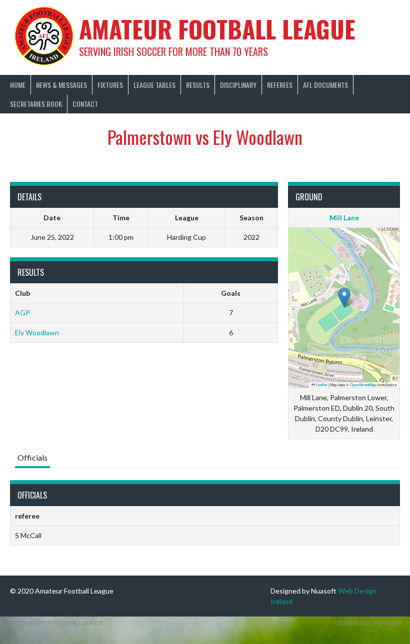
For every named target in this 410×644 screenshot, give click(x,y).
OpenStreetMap (363, 384)
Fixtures (110, 84)
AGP (22, 312)
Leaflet (321, 384)
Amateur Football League (217, 28)
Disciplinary (238, 84)
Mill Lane (344, 217)
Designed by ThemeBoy (368, 623)
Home (18, 84)
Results (198, 84)
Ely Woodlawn (37, 332)
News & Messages (61, 84)
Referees (279, 84)
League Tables (155, 84)
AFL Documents (325, 84)
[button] (344, 297)
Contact (85, 103)
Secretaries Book (36, 103)
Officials (33, 457)
